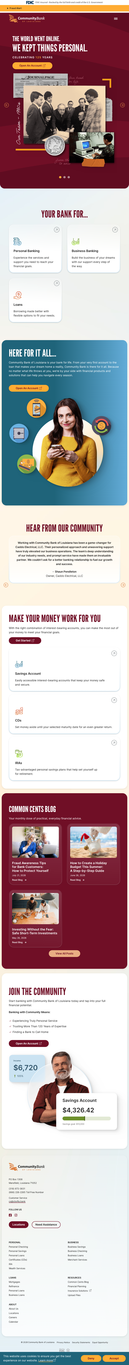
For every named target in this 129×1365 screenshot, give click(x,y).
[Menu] (115, 19)
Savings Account (28, 673)
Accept (114, 1358)
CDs (18, 720)
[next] (123, 585)
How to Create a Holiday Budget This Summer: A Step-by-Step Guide (88, 867)
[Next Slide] (123, 105)
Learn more (45, 1360)
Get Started (23, 640)
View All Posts (64, 953)
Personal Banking (27, 251)
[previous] (6, 585)
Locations (18, 1224)
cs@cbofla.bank (17, 1201)
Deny (91, 1358)
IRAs (18, 763)
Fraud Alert (16, 8)
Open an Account (30, 65)
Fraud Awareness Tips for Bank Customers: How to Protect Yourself (30, 867)
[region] (64, 104)
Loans (18, 305)
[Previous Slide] (7, 105)
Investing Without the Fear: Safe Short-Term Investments (34, 931)
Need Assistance (46, 1224)
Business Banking (85, 251)
